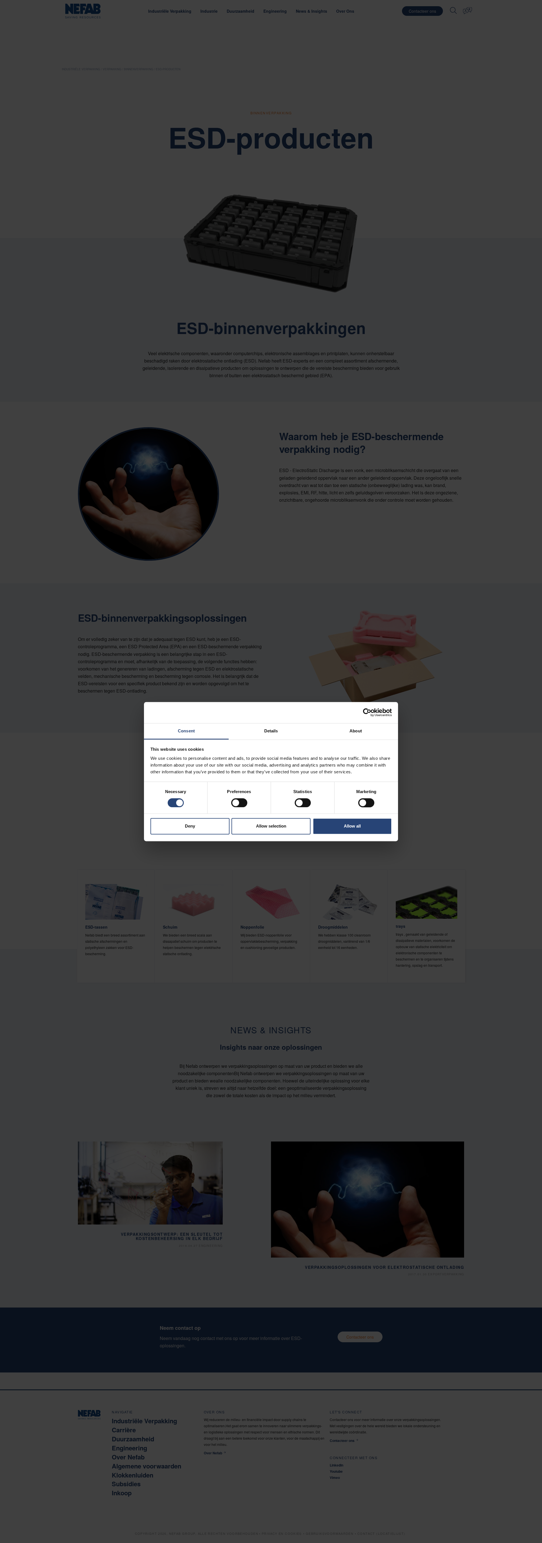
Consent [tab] (186, 730)
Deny (190, 826)
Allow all (352, 826)
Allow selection (271, 826)
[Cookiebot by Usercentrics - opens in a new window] (367, 712)
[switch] (239, 802)
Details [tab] (271, 730)
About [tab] (355, 730)
